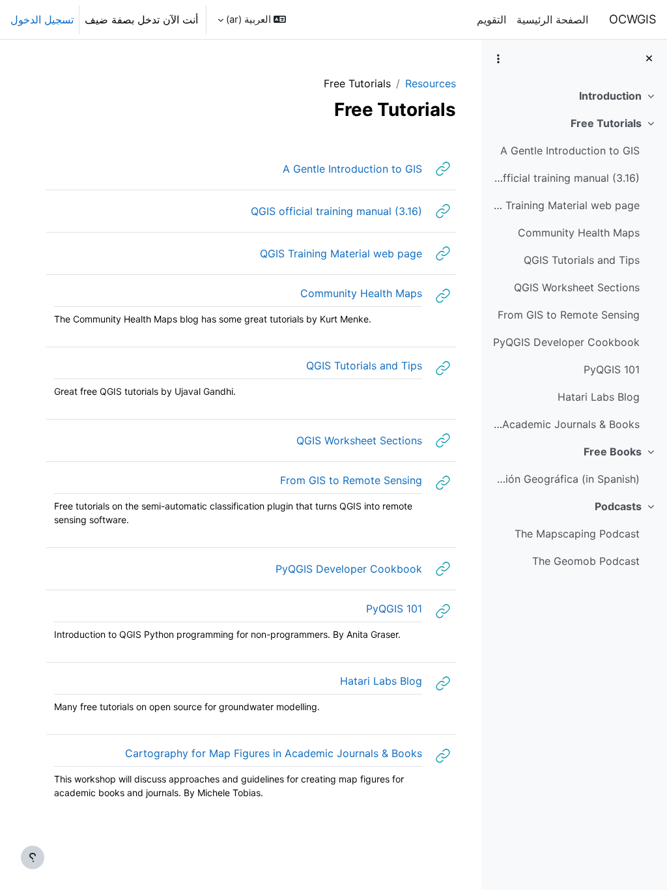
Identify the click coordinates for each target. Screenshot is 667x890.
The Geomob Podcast (586, 560)
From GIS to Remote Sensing (569, 314)
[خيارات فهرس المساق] (498, 58)
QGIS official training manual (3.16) (565, 177)
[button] (251, 19)
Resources (430, 83)
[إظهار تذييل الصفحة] (32, 857)
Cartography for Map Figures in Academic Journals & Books (565, 424)
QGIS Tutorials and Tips (582, 259)
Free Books (613, 451)
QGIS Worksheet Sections (577, 287)
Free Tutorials (606, 123)
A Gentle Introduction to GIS (570, 150)
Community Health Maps (579, 232)
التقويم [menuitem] (491, 19)
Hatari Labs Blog (599, 396)
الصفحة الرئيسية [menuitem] (552, 19)
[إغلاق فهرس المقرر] (649, 58)
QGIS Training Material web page (565, 205)
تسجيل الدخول (42, 19)
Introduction (610, 95)
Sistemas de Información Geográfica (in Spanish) (565, 478)
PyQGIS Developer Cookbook (566, 342)
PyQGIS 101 (612, 369)
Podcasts (618, 506)
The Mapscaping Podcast (577, 533)
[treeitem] (573, 95)
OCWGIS (633, 19)
